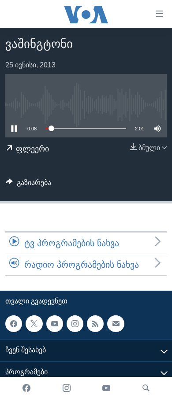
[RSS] (95, 323)
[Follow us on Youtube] (54, 323)
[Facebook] (26, 388)
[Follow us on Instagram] (75, 323)
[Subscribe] (115, 323)
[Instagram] (66, 388)
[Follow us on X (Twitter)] (34, 323)
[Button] (28, 184)
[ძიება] (146, 388)
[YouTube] (106, 388)
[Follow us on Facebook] (13, 323)
